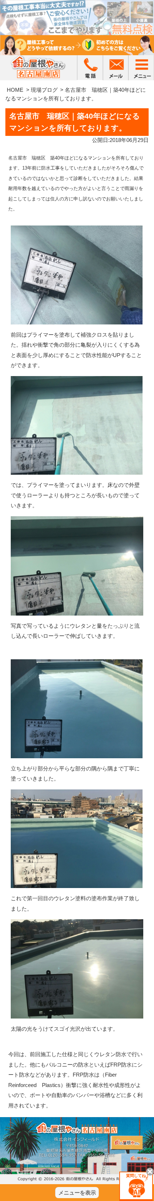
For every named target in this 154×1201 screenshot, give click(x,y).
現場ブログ (44, 90)
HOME (15, 90)
